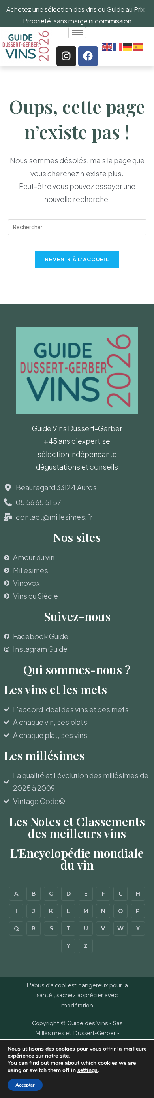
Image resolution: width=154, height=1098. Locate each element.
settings (87, 1070)
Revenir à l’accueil (77, 259)
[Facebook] (88, 56)
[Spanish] (138, 46)
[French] (118, 46)
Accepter (25, 1085)
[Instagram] (66, 56)
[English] (107, 46)
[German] (128, 46)
